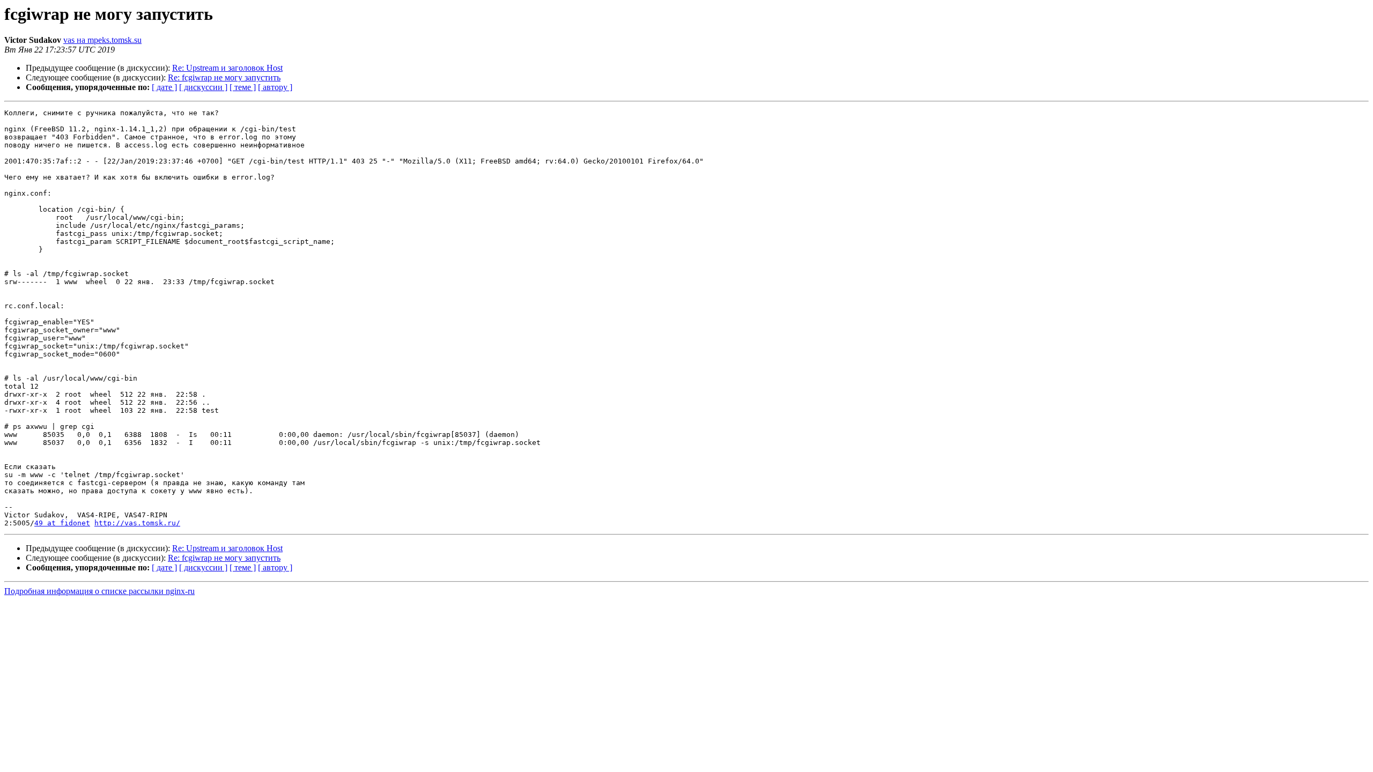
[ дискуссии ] (203, 87)
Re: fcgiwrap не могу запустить (224, 77)
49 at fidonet (62, 523)
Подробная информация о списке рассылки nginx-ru (99, 591)
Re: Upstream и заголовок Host (227, 67)
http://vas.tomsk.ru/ (137, 523)
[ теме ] (243, 87)
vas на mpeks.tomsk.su (102, 39)
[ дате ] (164, 87)
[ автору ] (275, 87)
